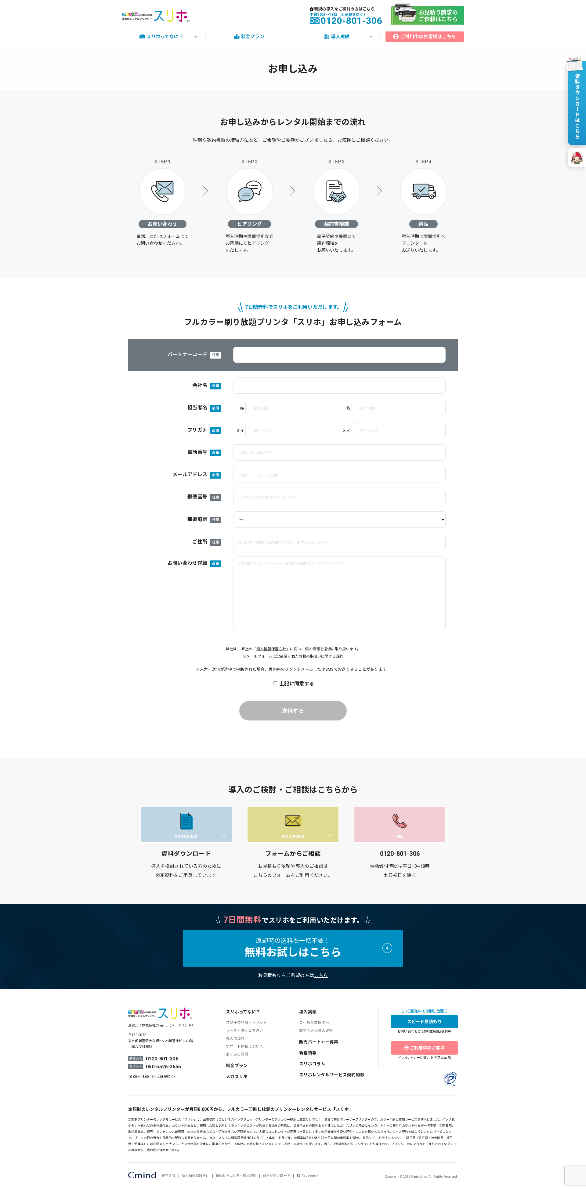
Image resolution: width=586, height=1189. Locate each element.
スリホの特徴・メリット (246, 1022)
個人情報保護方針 (271, 649)
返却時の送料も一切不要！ (292, 948)
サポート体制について (244, 1046)
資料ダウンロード (276, 1176)
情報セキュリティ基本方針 (236, 1176)
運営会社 (168, 1176)
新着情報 (308, 1052)
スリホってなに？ (243, 1011)
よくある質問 (237, 1054)
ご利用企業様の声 (314, 1022)
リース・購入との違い (244, 1030)
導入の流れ (235, 1038)
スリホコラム (312, 1063)
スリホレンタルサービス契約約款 (331, 1074)
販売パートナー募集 (318, 1041)
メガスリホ (237, 1076)
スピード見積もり (424, 1021)
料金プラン (237, 1065)
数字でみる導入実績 (316, 1030)
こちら (321, 975)
